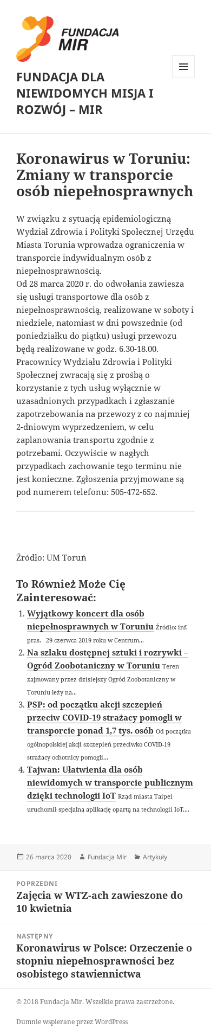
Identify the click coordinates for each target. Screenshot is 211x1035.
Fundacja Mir (107, 857)
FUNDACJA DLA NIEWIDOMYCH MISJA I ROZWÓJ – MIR (85, 92)
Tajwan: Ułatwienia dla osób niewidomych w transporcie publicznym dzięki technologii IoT (110, 782)
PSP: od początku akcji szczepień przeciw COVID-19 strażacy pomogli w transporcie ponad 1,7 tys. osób (104, 717)
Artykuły (155, 857)
